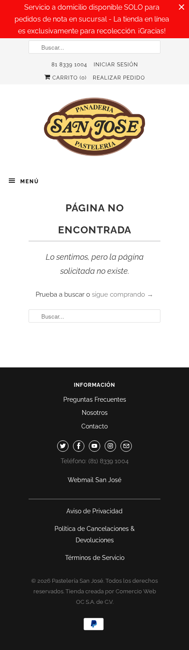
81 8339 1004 (69, 65)
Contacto (94, 426)
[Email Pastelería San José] (126, 446)
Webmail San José (94, 479)
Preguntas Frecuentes (94, 399)
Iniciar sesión (116, 65)
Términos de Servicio (94, 557)
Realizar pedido (119, 78)
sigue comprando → (122, 294)
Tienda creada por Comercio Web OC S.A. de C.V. (110, 596)
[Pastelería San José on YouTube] (94, 446)
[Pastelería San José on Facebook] (78, 446)
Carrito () (69, 78)
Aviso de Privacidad (94, 511)
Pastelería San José (77, 580)
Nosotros (95, 412)
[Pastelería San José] (94, 129)
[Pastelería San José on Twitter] (63, 446)
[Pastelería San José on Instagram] (110, 446)
